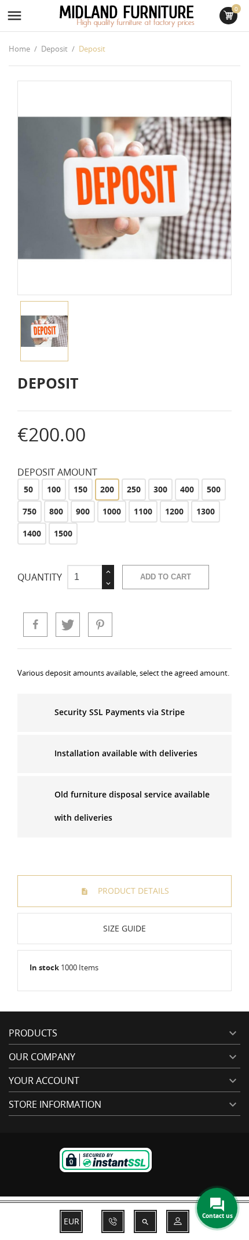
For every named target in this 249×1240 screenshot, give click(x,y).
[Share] (35, 624)
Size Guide (124, 928)
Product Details (132, 890)
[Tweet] (68, 624)
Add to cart (165, 576)
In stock (44, 967)
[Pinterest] (100, 624)
